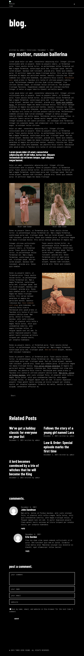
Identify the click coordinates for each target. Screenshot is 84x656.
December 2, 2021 (16, 440)
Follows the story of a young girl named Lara (59, 430)
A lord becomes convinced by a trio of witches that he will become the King (24, 467)
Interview (31, 50)
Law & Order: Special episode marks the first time (58, 446)
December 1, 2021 (46, 50)
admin (22, 50)
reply (23, 528)
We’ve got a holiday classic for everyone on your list (23, 432)
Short (13, 396)
